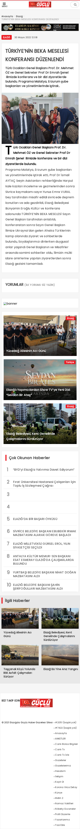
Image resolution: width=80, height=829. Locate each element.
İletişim (59, 776)
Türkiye (70, 362)
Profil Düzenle (62, 814)
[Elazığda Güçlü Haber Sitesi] (40, 6)
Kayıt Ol (59, 781)
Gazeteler (60, 760)
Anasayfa (61, 733)
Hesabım (60, 771)
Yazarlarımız (62, 819)
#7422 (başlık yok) (66, 727)
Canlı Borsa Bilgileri (66, 744)
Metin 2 (59, 798)
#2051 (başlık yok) (65, 722)
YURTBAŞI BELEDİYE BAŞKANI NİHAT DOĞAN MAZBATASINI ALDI (41, 573)
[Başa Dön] (73, 822)
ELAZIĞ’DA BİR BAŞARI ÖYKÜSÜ (32, 519)
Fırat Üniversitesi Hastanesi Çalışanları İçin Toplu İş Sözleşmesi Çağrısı (41, 483)
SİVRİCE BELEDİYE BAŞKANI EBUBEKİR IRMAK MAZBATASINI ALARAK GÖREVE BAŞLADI (41, 532)
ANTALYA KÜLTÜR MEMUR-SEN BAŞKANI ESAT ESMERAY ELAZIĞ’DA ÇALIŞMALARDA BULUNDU (40, 559)
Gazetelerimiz (63, 765)
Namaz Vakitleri (64, 803)
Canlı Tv (60, 749)
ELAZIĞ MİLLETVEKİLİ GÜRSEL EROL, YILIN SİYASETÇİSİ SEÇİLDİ (38, 545)
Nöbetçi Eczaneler (65, 808)
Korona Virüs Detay (66, 787)
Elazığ (6, 37)
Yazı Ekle (60, 825)
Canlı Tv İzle (62, 754)
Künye (58, 792)
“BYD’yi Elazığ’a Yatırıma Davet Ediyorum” (41, 470)
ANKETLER (60, 738)
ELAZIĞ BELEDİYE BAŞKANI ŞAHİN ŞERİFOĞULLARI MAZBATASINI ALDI (35, 586)
